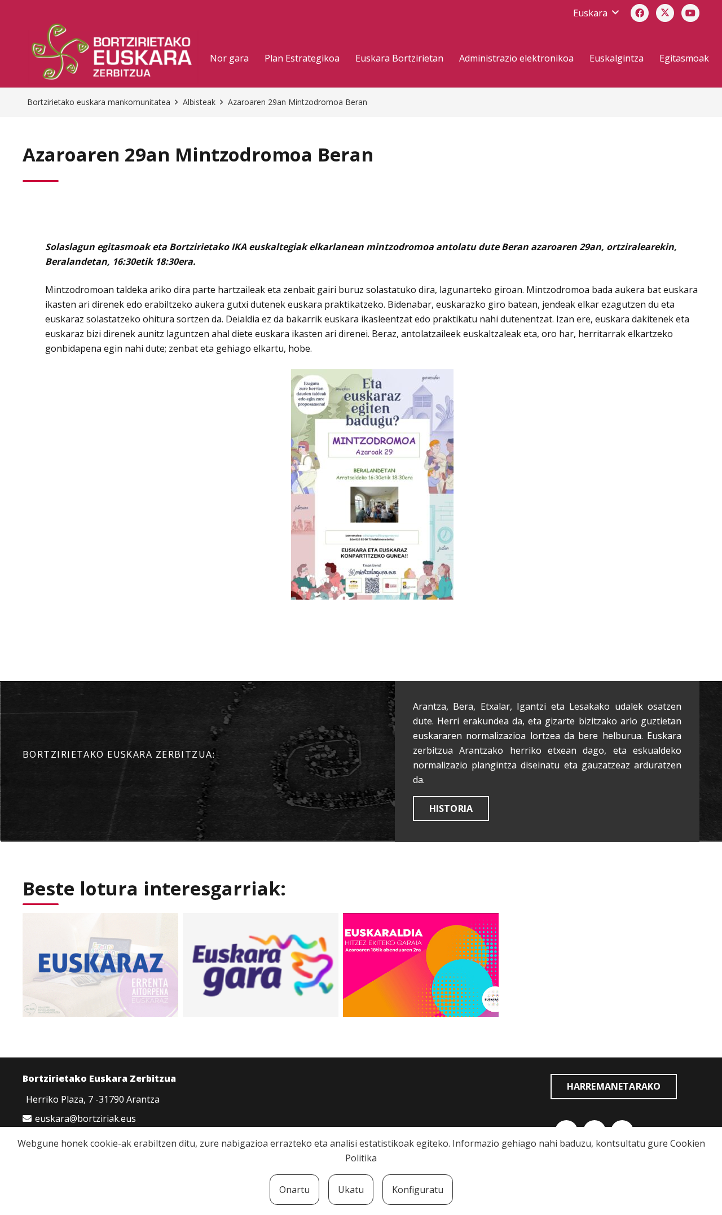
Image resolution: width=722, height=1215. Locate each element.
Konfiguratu (417, 1189)
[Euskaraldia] (421, 965)
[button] (595, 13)
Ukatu (351, 1189)
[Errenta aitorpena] (100, 965)
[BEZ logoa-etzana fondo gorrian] (112, 53)
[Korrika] (260, 965)
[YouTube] (690, 13)
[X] (665, 13)
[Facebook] (640, 13)
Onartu (294, 1189)
